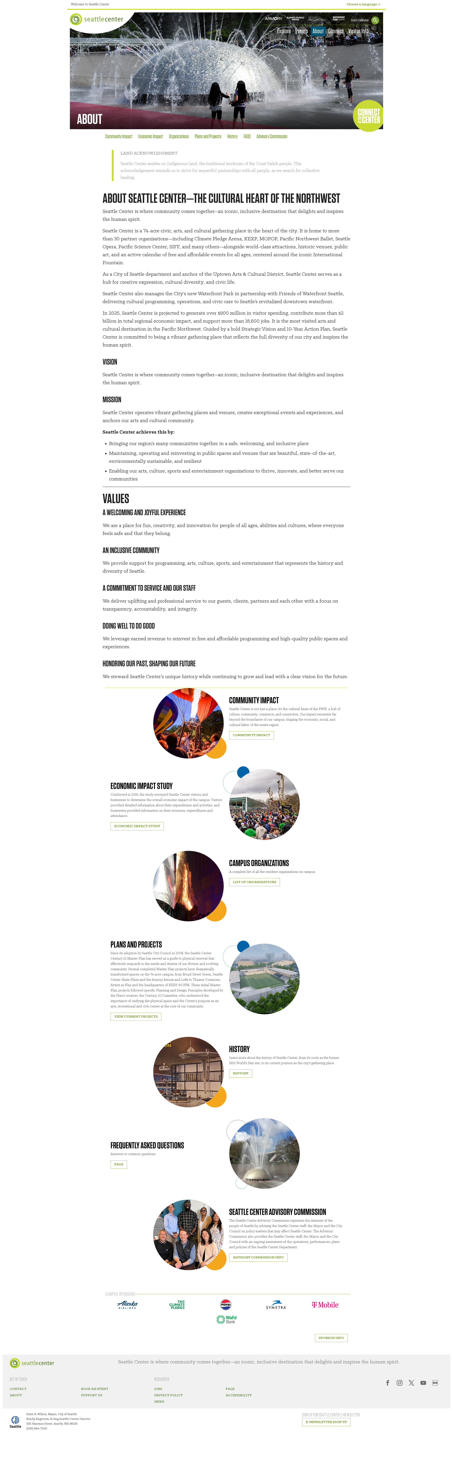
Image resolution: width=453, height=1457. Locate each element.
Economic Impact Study (142, 786)
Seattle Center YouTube (423, 1383)
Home (96, 19)
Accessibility (239, 1395)
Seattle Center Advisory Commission (277, 1212)
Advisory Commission (272, 136)
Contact (18, 1389)
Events (302, 31)
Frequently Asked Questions (147, 1145)
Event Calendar (360, 20)
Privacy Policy (168, 1395)
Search (375, 20)
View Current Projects (136, 1016)
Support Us (91, 1395)
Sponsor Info (331, 1338)
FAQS (247, 136)
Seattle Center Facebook (388, 1383)
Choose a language (361, 4)
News (159, 1402)
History (232, 136)
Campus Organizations (259, 863)
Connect (336, 31)
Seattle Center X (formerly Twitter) (411, 1383)
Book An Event (94, 1389)
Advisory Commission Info (258, 1257)
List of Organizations (254, 882)
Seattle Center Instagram (399, 1383)
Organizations (179, 136)
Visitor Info (358, 31)
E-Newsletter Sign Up (326, 1422)
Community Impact (119, 136)
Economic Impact (151, 136)
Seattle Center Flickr (435, 1383)
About (318, 31)
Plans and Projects (208, 136)
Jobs (158, 1389)
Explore (284, 31)
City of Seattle (17, 1422)
